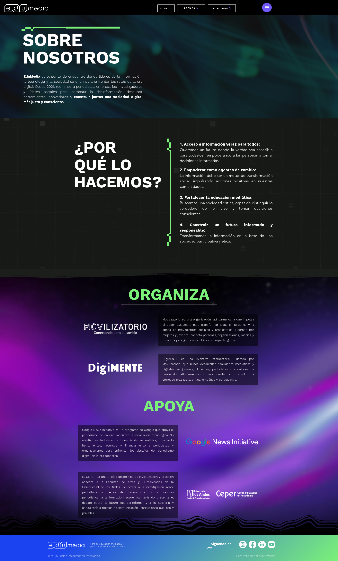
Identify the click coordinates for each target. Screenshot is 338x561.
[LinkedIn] (262, 544)
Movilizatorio (267, 556)
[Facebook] (252, 544)
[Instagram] (243, 544)
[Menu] (267, 7)
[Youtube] (271, 544)
